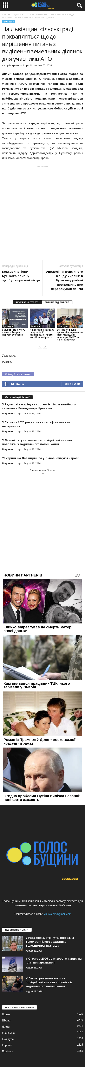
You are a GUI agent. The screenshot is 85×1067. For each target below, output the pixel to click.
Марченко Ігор (18, 65)
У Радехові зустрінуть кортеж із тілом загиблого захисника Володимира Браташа (39, 406)
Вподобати (72, 383)
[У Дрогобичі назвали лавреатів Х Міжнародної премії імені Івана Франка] (42, 318)
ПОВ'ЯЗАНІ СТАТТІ (27, 302)
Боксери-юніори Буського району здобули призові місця (21, 275)
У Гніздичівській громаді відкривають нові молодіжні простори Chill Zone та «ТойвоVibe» (70, 334)
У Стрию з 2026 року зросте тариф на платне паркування (54, 960)
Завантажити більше (42, 470)
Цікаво (6, 1020)
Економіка (8, 1032)
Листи (5, 1026)
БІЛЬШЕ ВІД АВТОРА (57, 302)
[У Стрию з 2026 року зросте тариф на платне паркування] (12, 964)
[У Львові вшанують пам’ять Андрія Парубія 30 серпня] (15, 318)
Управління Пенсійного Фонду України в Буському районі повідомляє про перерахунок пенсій (64, 280)
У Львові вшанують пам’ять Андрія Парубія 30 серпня (13, 332)
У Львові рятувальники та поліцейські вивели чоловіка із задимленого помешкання (37, 442)
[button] (78, 5)
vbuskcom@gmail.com (57, 914)
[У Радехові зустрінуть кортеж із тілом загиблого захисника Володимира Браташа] (12, 943)
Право (6, 1014)
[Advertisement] (42, 212)
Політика (7, 1051)
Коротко (7, 1045)
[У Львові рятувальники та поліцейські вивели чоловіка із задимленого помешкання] (12, 984)
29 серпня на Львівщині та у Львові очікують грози (40, 458)
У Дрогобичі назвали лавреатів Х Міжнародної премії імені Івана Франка (42, 333)
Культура (9, 21)
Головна (6, 14)
